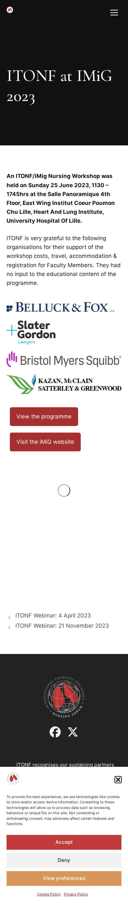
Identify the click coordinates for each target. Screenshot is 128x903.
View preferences (64, 878)
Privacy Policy (76, 894)
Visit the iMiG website (45, 442)
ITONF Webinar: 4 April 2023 (53, 615)
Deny (64, 860)
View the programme (44, 416)
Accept (64, 842)
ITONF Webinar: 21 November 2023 (62, 625)
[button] (118, 779)
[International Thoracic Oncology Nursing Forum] (10, 9)
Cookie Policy (49, 894)
